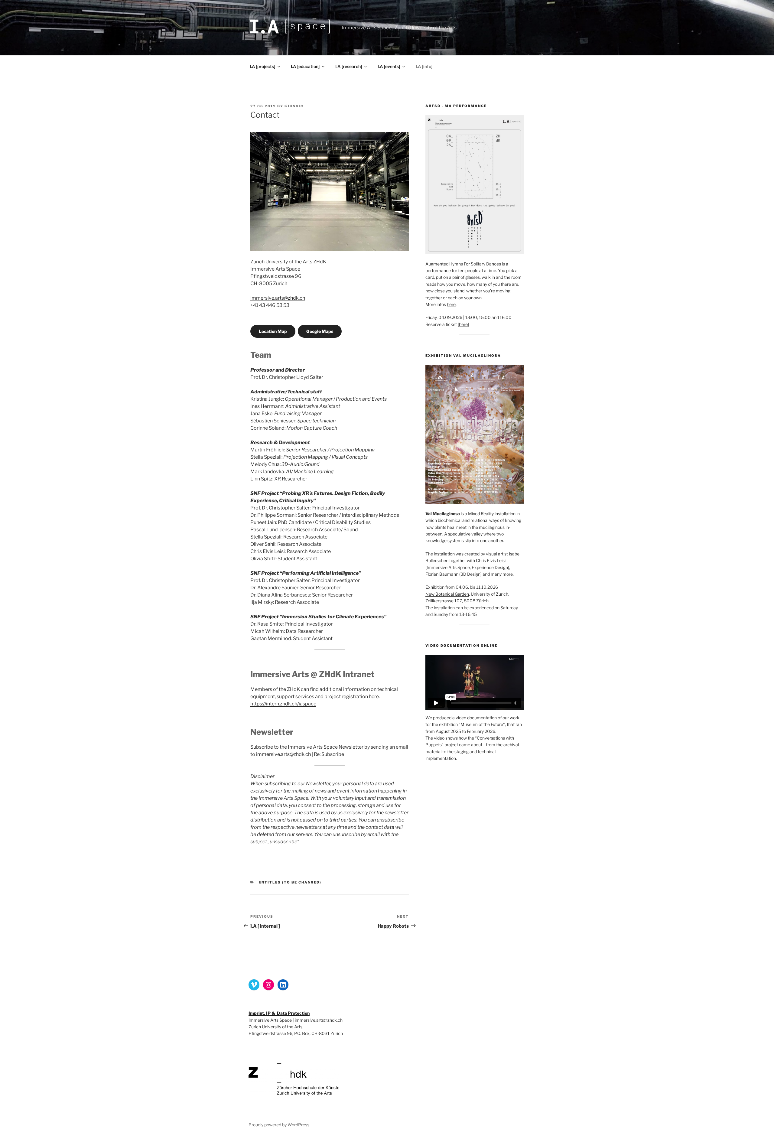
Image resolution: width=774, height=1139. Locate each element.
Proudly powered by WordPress (279, 1124)
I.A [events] (389, 66)
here (451, 304)
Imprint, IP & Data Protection (279, 1013)
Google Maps (319, 331)
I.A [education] (305, 66)
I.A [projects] (262, 66)
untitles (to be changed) (290, 882)
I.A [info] (424, 66)
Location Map (273, 331)
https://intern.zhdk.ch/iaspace (283, 704)
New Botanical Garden (447, 594)
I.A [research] (348, 66)
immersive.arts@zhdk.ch (277, 298)
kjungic (294, 106)
